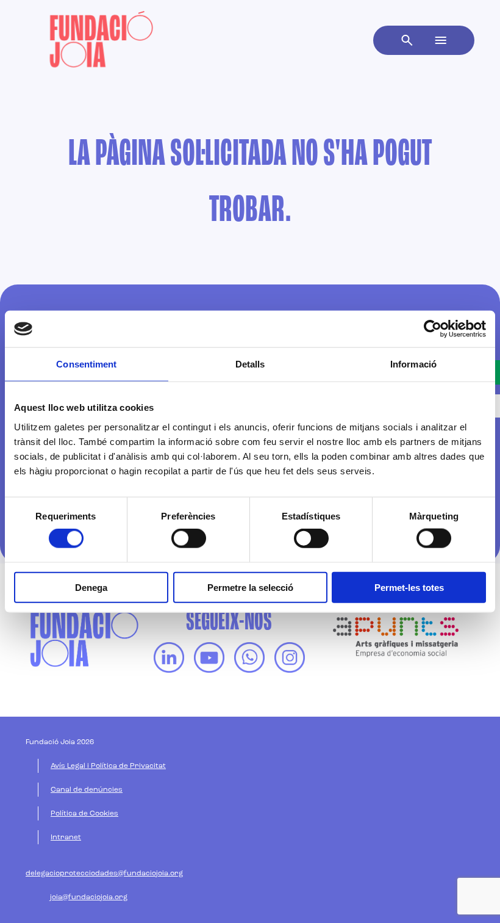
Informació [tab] (413, 364)
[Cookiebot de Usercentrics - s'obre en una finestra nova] (432, 329)
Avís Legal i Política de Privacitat (108, 766)
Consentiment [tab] (86, 364)
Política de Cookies (84, 813)
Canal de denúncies (87, 790)
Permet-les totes (409, 587)
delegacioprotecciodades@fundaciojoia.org (104, 873)
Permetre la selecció (250, 587)
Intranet (66, 837)
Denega (91, 587)
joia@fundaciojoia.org (88, 897)
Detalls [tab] (250, 364)
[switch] (188, 538)
